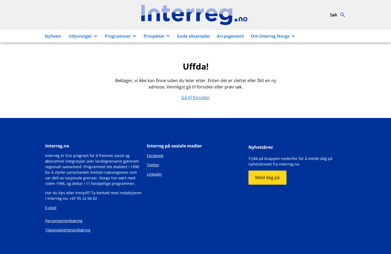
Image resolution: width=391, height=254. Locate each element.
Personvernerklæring (63, 220)
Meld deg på (267, 177)
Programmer (118, 36)
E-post (50, 207)
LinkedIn (154, 174)
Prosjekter (154, 36)
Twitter (153, 164)
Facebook (155, 155)
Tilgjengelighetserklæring (67, 229)
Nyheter (53, 36)
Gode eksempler (193, 36)
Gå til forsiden (195, 97)
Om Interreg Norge (270, 36)
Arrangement (230, 36)
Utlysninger (80, 36)
